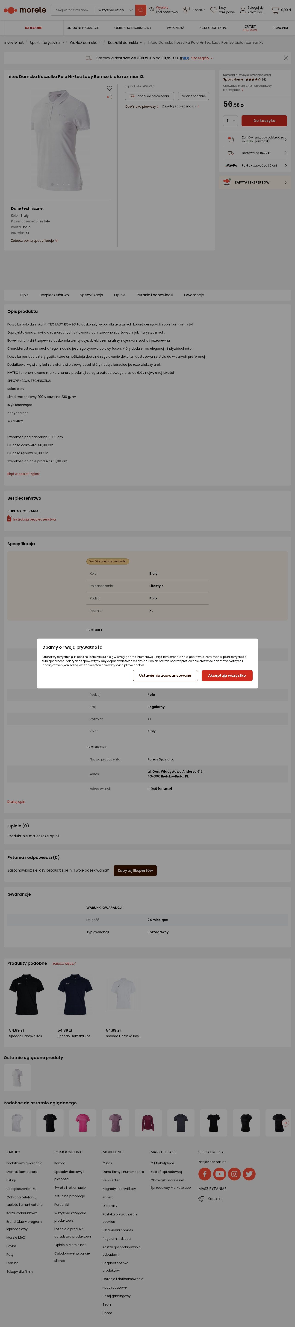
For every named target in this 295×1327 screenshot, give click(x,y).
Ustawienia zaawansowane (165, 675)
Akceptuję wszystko (227, 675)
